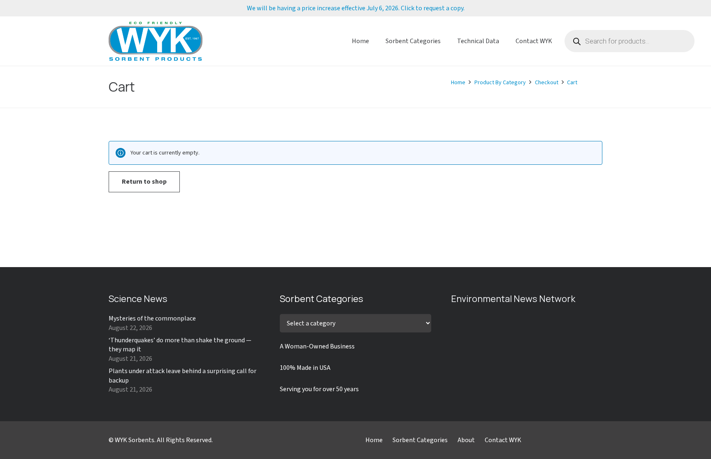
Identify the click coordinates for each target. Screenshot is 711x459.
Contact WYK (503, 440)
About (466, 440)
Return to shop (144, 181)
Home (374, 440)
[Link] (155, 41)
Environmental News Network (513, 299)
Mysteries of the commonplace (152, 318)
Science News (138, 299)
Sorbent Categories (420, 440)
